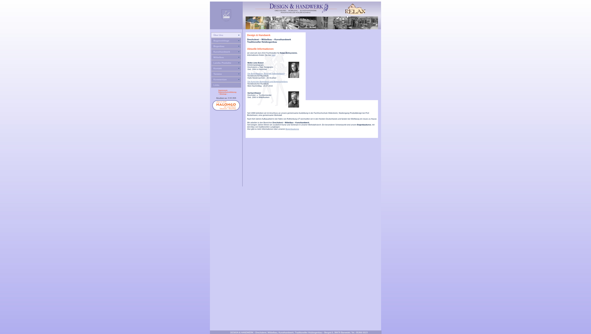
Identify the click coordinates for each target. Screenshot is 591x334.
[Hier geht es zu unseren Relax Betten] (355, 9)
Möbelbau (218, 57)
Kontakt (217, 68)
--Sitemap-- (222, 94)
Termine (217, 74)
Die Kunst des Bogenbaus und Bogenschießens (267, 82)
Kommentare (220, 79)
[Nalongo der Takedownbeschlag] (226, 105)
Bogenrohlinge (221, 40)
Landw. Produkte (222, 63)
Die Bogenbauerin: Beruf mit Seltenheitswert (266, 74)
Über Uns (218, 35)
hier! (273, 55)
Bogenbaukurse (292, 129)
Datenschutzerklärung (227, 92)
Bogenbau (218, 46)
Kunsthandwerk (221, 52)
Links (216, 85)
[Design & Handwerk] (296, 8)
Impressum (222, 90)
